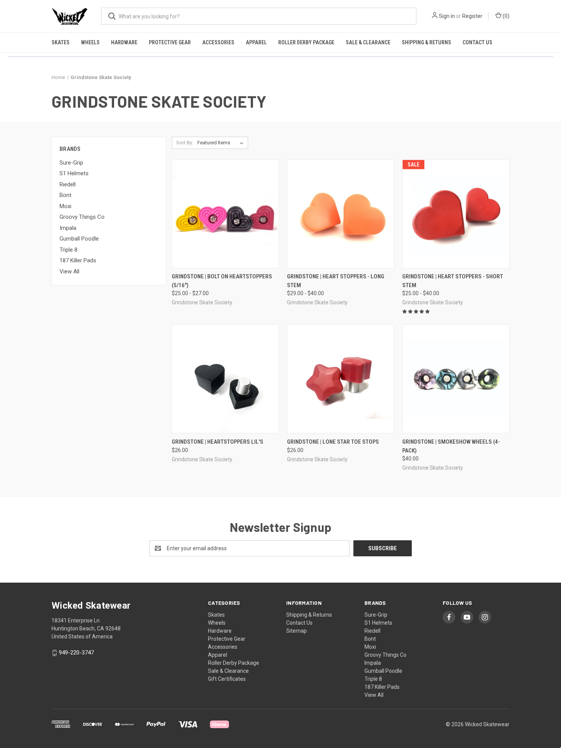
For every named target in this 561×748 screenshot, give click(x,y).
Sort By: (184, 142)
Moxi (65, 206)
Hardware (124, 42)
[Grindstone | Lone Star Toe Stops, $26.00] (341, 379)
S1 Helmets (74, 173)
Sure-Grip (71, 162)
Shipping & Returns (426, 42)
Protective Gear (170, 42)
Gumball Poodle (79, 238)
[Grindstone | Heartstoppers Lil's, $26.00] (225, 379)
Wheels (90, 42)
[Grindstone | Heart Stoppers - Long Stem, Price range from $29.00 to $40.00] (341, 214)
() (505, 16)
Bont (65, 195)
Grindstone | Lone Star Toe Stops (333, 441)
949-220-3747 (76, 652)
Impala (68, 228)
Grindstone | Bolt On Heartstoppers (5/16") (222, 281)
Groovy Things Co (82, 216)
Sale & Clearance (368, 42)
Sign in (447, 16)
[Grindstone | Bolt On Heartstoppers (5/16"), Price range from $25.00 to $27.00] (225, 214)
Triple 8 (68, 249)
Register (472, 16)
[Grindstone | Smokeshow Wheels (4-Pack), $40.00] (456, 379)
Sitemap (296, 631)
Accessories (218, 42)
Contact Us (477, 42)
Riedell (68, 184)
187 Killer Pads (78, 260)
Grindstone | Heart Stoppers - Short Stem (452, 281)
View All (69, 271)
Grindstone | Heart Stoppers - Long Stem (335, 281)
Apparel (256, 42)
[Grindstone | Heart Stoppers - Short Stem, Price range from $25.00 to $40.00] (456, 214)
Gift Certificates (227, 679)
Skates (60, 42)
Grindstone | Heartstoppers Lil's (217, 441)
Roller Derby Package (306, 42)
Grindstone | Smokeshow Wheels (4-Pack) (451, 446)
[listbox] (222, 143)
